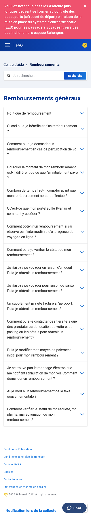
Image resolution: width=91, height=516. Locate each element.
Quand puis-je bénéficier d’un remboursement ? (42, 128)
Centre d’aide (14, 64)
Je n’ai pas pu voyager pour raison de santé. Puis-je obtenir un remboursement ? (40, 288)
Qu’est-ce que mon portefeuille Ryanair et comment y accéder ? (39, 211)
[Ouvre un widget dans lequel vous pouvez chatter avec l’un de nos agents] (74, 508)
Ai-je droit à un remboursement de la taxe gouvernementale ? (38, 394)
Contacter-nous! (13, 479)
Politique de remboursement (29, 113)
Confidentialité (12, 464)
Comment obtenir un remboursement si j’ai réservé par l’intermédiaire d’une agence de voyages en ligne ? (40, 231)
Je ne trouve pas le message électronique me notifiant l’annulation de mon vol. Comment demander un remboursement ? (42, 373)
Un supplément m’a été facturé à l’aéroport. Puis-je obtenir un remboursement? (40, 306)
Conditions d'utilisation (18, 449)
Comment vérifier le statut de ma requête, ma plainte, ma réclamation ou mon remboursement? (41, 414)
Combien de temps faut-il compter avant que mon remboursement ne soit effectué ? (41, 193)
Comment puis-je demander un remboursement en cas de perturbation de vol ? (42, 149)
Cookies (8, 471)
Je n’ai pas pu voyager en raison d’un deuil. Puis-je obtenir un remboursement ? (39, 270)
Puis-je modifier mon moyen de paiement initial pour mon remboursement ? (39, 352)
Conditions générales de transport (24, 456)
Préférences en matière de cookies (25, 487)
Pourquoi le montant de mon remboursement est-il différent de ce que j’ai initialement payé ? (42, 172)
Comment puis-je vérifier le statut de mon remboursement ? (39, 252)
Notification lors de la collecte (31, 510)
